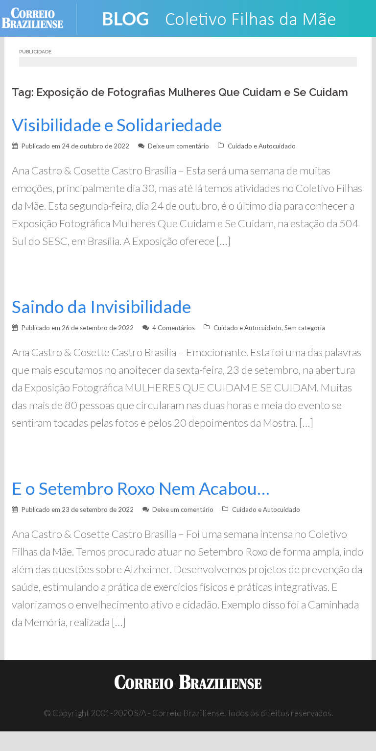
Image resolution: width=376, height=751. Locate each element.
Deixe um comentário (178, 146)
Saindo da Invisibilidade (101, 306)
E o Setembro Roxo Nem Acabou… (141, 488)
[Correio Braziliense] (39, 17)
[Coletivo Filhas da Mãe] (227, 17)
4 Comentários (173, 328)
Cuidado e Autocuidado (262, 146)
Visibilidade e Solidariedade (117, 124)
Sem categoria (304, 328)
